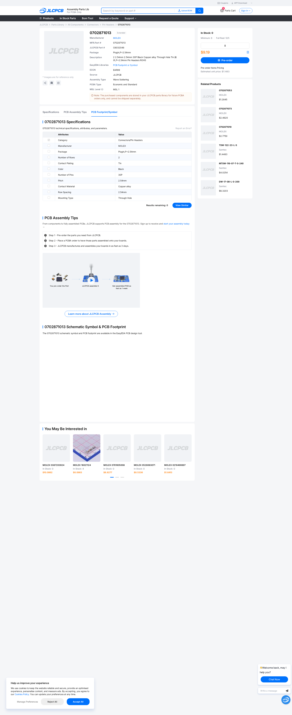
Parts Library (57, 24)
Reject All (52, 701)
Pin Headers (108, 24)
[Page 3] (122, 477)
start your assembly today (176, 223)
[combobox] (138, 10)
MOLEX (117, 38)
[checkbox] (49, 140)
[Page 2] (117, 477)
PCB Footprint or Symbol (125, 65)
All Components (75, 24)
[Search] (199, 11)
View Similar (182, 205)
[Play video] (91, 280)
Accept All (78, 701)
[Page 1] (112, 477)
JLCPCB (44, 24)
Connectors (93, 24)
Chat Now (274, 679)
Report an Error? (184, 128)
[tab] (51, 112)
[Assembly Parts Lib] (52, 11)
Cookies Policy (22, 694)
